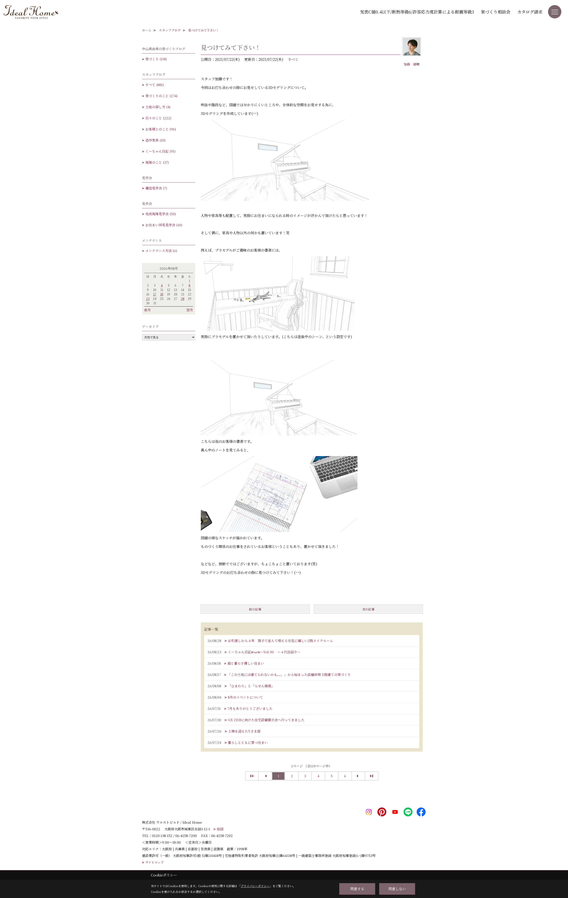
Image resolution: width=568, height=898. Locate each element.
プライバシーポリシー (255, 886)
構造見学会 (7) (156, 188)
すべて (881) (154, 84)
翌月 (189, 310)
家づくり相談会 (495, 12)
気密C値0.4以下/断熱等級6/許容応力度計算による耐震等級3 (417, 12)
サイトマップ (154, 862)
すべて (293, 59)
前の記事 (255, 609)
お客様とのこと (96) (160, 129)
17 (154, 294)
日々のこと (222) (158, 118)
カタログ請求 (529, 12)
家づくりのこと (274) (161, 95)
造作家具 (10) (155, 140)
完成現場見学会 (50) (160, 213)
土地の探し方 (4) (157, 106)
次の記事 (368, 609)
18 (161, 294)
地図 (220, 829)
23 (148, 299)
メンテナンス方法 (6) (161, 250)
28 (182, 299)
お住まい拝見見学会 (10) (163, 225)
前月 (147, 310)
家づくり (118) (156, 59)
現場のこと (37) (157, 162)
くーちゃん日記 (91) (160, 151)
